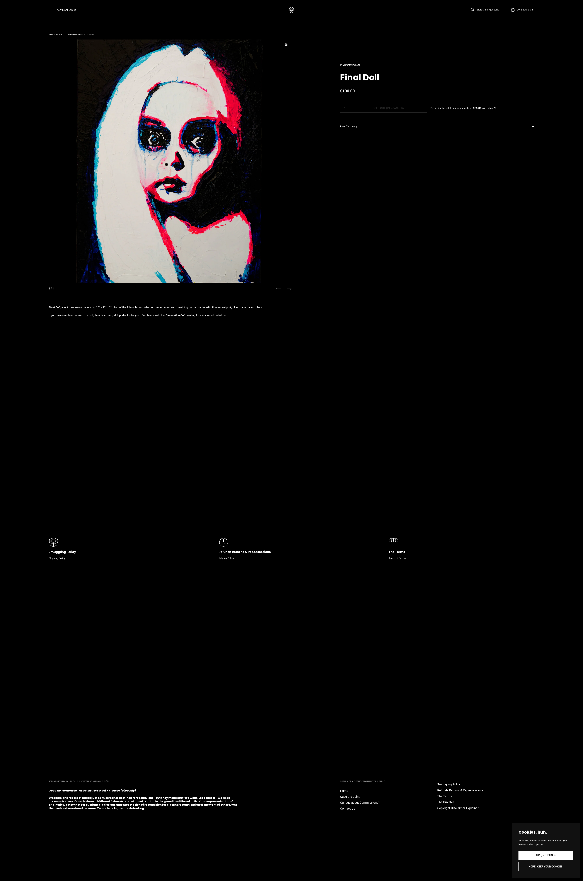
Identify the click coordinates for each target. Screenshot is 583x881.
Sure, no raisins (546, 855)
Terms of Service (398, 558)
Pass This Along (349, 126)
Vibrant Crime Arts (351, 65)
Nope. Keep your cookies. (545, 866)
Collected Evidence (74, 34)
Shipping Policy (57, 558)
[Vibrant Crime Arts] (291, 10)
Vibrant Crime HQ (56, 34)
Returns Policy (226, 558)
